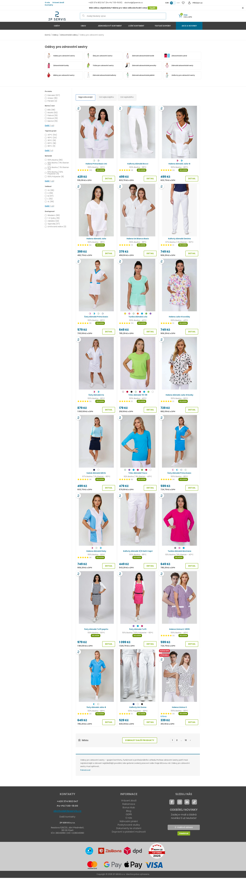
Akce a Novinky (189, 25)
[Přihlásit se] (189, 3)
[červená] (127, 392)
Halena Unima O (179, 707)
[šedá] (175, 548)
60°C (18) (52, 143)
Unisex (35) (53, 98)
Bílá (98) (51, 110)
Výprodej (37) (54, 224)
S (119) (50, 193)
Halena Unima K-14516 (179, 629)
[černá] (131, 392)
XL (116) (51, 201)
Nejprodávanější (85, 97)
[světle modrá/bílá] (181, 470)
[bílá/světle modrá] (98, 161)
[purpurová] (140, 392)
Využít (152, 8)
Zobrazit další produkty (139, 740)
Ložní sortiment (136, 25)
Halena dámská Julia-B (179, 164)
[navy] (94, 470)
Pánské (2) (52, 101)
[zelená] (146, 314)
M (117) (51, 196)
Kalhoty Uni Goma (137, 707)
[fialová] (150, 314)
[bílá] (152, 392)
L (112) (50, 199)
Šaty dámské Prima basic (96, 317)
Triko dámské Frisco (137, 473)
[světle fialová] (123, 392)
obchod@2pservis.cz (67, 811)
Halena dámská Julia (96, 238)
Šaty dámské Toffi (137, 629)
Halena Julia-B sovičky (179, 317)
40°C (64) (52, 135)
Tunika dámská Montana (179, 551)
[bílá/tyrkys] (181, 161)
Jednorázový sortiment (110, 25)
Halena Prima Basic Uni (96, 164)
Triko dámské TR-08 (137, 395)
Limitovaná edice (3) (57, 226)
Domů (47, 35)
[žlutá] (125, 314)
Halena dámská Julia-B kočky (179, 395)
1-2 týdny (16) (54, 218)
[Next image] (113, 132)
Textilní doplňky (163, 25)
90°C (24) (52, 137)
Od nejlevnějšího (106, 97)
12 (186, 740)
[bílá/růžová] (90, 314)
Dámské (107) (54, 95)
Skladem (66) (54, 215)
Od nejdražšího (127, 97)
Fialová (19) (53, 115)
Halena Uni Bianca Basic (138, 238)
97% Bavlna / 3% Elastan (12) (58, 168)
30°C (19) (52, 140)
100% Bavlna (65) (55, 160)
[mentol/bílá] (185, 470)
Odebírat (183, 833)
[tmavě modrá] (133, 704)
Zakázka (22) (53, 221)
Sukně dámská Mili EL (96, 473)
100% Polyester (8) (56, 176)
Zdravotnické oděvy (69, 35)
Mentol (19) (53, 121)
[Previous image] (79, 132)
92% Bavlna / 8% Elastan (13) (58, 163)
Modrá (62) (53, 112)
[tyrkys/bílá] (177, 470)
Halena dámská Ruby (96, 551)
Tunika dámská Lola (138, 317)
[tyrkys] (142, 314)
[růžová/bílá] (173, 470)
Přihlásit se (197, 3)
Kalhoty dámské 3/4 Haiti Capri (138, 551)
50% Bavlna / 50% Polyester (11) (55, 173)
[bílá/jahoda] (177, 161)
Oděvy (57, 25)
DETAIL (108, 178)
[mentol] (133, 314)
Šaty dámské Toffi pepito (96, 629)
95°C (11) (51, 146)
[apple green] (148, 392)
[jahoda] (138, 470)
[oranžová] (138, 314)
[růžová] (129, 314)
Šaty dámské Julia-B (96, 707)
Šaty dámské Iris (96, 395)
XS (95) (51, 190)
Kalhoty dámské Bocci (137, 164)
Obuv (83, 25)
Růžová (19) (53, 118)
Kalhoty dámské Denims (179, 238)
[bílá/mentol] (94, 161)
